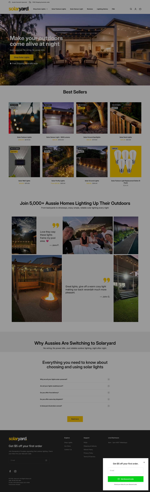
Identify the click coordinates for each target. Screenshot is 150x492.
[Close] (144, 462)
